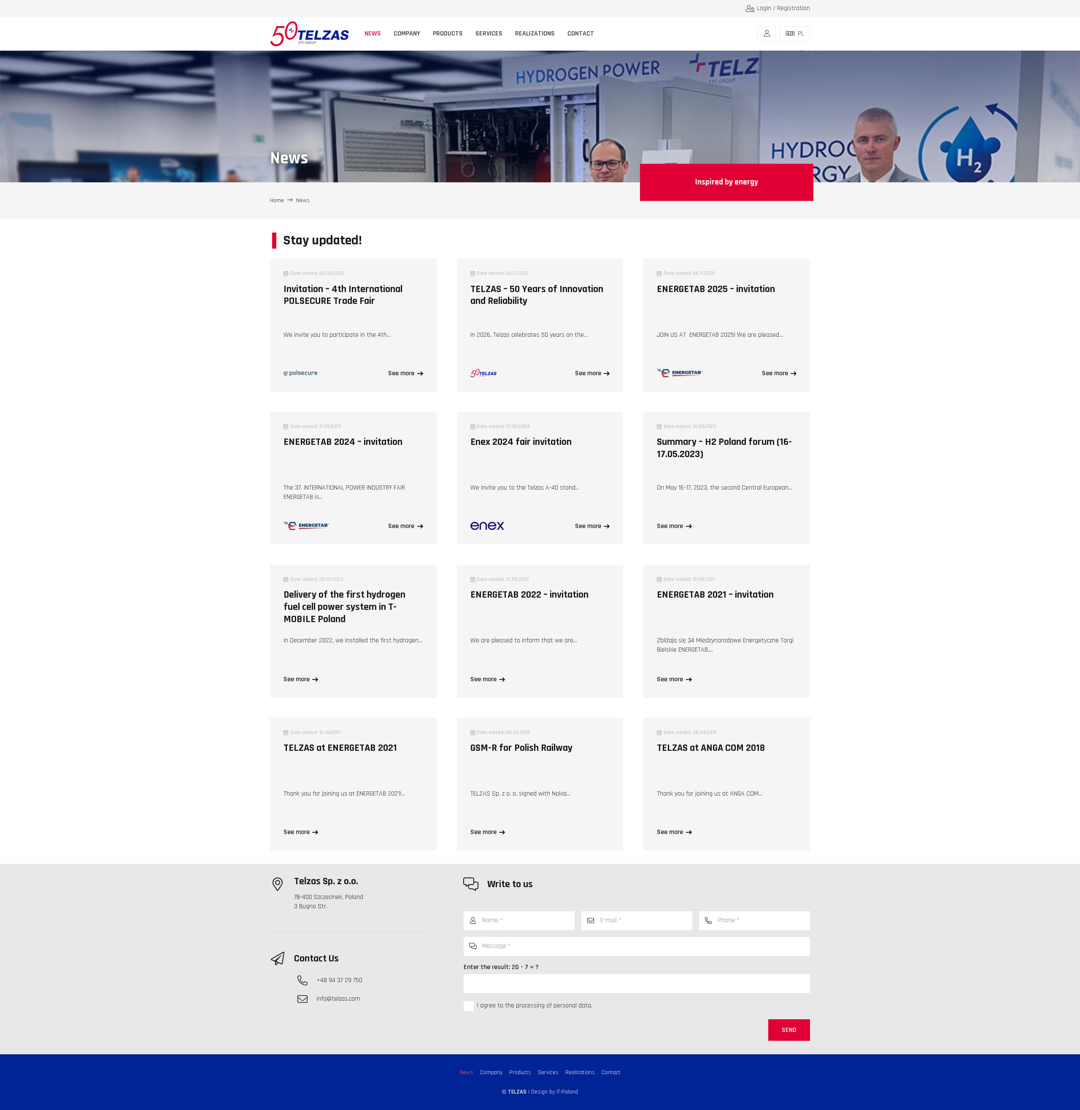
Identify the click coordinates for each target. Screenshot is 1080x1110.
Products (520, 1072)
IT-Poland (567, 1092)
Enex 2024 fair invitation (521, 442)
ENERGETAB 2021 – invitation (715, 594)
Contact (611, 1072)
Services (548, 1072)
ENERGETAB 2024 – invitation (343, 442)
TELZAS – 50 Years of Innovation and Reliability (536, 295)
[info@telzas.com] (306, 999)
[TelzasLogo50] (309, 33)
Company (491, 1072)
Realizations (580, 1072)
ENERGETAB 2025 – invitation (716, 289)
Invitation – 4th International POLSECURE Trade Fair (343, 295)
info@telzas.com (338, 998)
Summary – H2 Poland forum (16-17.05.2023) (724, 448)
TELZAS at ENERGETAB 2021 (340, 748)
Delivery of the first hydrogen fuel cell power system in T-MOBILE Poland (344, 606)
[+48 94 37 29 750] (306, 980)
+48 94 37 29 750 (339, 980)
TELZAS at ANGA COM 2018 (711, 748)
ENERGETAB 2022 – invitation (529, 594)
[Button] (766, 34)
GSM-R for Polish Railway (521, 748)
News (466, 1072)
